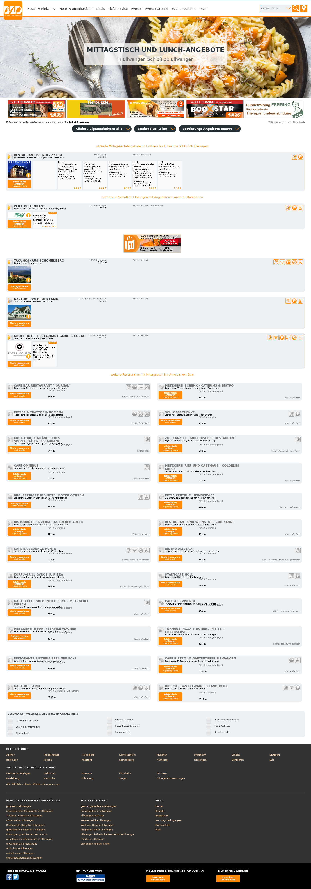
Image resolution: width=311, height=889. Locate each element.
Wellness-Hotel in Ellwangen (97, 825)
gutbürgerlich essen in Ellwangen (25, 829)
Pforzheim (200, 754)
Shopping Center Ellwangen (97, 829)
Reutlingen (200, 759)
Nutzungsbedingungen (169, 820)
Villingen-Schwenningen (171, 778)
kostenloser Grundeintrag (228, 878)
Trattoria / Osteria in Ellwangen (24, 815)
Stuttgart (274, 754)
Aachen (10, 754)
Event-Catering (156, 8)
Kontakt (160, 811)
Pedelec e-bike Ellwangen (96, 820)
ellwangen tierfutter (92, 815)
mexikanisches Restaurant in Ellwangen (29, 839)
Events (136, 8)
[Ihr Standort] (303, 8)
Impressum (162, 815)
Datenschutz (163, 825)
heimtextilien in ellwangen (96, 811)
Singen (236, 754)
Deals (100, 8)
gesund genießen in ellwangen (98, 806)
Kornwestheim (127, 754)
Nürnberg (162, 759)
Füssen (48, 759)
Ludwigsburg (126, 759)
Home (159, 806)
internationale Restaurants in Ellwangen (29, 811)
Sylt (271, 759)
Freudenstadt (51, 754)
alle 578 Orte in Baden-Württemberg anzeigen (33, 784)
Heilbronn (49, 773)
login (158, 829)
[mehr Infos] (19, 169)
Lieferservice (118, 8)
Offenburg (87, 778)
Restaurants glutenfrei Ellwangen (25, 825)
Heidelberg (88, 754)
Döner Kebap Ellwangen (20, 820)
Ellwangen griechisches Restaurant (26, 834)
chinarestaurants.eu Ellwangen (24, 857)
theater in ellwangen (93, 839)
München (162, 754)
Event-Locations (184, 8)
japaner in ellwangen (18, 806)
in (13, 122)
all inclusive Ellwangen (19, 848)
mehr (204, 8)
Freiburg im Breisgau (18, 773)
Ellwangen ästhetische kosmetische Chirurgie (107, 834)
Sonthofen (238, 759)
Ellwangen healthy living (95, 843)
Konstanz (87, 759)
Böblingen (12, 759)
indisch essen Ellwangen (20, 853)
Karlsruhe (49, 778)
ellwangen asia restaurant (21, 843)
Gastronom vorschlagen (158, 878)
